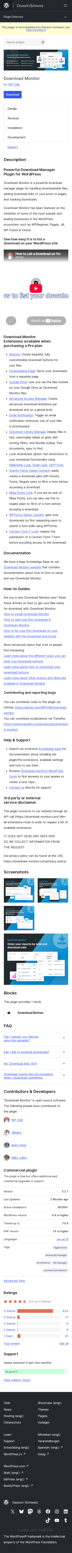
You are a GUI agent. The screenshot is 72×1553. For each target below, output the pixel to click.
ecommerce (43, 1262)
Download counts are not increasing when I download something (28, 1075)
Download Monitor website (22, 567)
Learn (7, 1434)
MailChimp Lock (20, 465)
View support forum (17, 1380)
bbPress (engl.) (16, 1479)
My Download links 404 (20, 1063)
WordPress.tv (15, 1454)
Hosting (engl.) (14, 1416)
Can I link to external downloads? (26, 1052)
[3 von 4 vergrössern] (29, 911)
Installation (15, 128)
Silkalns (16, 1132)
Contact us (16, 787)
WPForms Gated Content (26, 515)
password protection (55, 1270)
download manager (56, 1255)
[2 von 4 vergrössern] (63, 883)
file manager (60, 1262)
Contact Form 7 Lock (23, 531)
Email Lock (39, 465)
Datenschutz (12, 1422)
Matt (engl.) (13, 1473)
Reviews (13, 118)
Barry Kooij (18, 1145)
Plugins (42, 1416)
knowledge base (50, 749)
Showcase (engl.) (49, 1403)
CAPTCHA (56, 465)
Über (7, 1403)
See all (63, 1343)
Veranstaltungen (49, 1441)
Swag (43, 1454)
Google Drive (18, 382)
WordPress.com (16, 1466)
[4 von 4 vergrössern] (63, 938)
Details (12, 108)
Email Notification (21, 415)
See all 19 (62, 1239)
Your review (12, 1343)
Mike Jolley (19, 1158)
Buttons (14, 354)
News (7, 1409)
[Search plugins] (43, 42)
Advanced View (14, 1281)
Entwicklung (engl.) (16, 1447)
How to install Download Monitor (26, 614)
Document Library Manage (27, 432)
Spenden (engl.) (50, 1447)
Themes (43, 1409)
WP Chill (13, 84)
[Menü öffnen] (66, 5)
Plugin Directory (13, 16)
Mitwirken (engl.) (49, 1434)
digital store (60, 1247)
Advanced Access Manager (28, 398)
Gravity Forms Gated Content (29, 470)
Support (12, 147)
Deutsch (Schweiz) (25, 1502)
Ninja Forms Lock (21, 493)
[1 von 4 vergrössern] (29, 883)
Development (17, 137)
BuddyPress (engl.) (18, 1486)
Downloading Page (22, 371)
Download (12, 94)
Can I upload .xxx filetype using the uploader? (21, 1038)
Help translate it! (36, 29)
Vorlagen (44, 1422)
